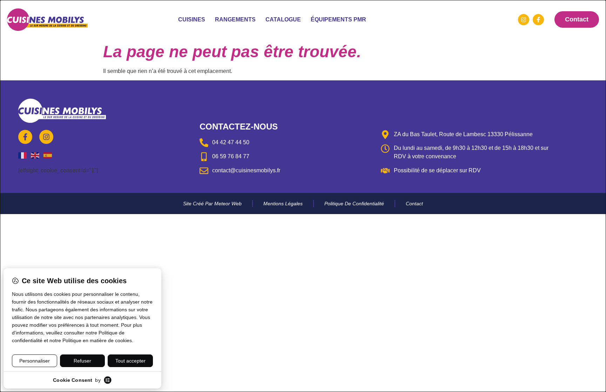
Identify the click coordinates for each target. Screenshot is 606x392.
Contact (414, 203)
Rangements (235, 19)
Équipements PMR (338, 19)
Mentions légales (283, 203)
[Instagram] (523, 19)
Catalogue (283, 19)
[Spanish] (48, 155)
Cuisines (191, 19)
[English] (35, 155)
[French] (22, 155)
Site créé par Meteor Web (212, 203)
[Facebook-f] (538, 19)
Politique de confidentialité (354, 203)
